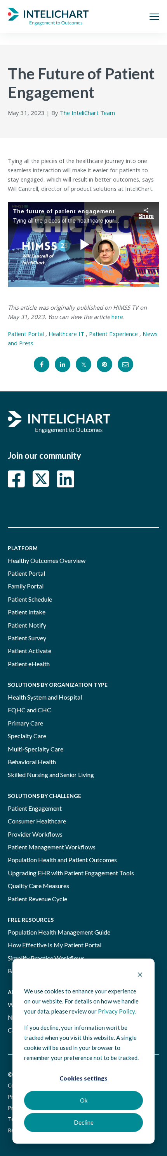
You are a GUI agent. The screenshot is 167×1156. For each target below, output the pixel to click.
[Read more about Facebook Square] (16, 479)
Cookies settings (83, 1078)
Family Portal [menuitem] (25, 586)
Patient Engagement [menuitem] (35, 808)
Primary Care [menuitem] (25, 723)
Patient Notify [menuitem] (27, 625)
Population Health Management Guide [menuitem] (59, 932)
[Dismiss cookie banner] (140, 975)
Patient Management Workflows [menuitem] (52, 847)
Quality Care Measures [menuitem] (38, 885)
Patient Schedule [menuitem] (30, 599)
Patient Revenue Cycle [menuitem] (37, 898)
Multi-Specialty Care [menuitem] (35, 749)
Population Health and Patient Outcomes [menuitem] (62, 859)
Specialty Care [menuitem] (27, 735)
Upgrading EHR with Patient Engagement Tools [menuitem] (71, 872)
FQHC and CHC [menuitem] (29, 709)
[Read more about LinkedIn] (65, 479)
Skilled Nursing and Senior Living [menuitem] (51, 774)
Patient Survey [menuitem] (27, 637)
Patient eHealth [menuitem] (29, 663)
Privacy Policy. (117, 1011)
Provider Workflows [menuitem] (35, 834)
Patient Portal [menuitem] (26, 573)
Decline (84, 1122)
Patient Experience (113, 335)
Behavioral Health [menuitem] (32, 761)
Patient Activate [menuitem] (29, 650)
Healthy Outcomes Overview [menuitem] (46, 560)
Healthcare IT (66, 335)
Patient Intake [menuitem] (26, 612)
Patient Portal (26, 335)
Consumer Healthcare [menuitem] (37, 821)
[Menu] (154, 17)
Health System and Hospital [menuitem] (45, 697)
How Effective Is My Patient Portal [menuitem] (54, 944)
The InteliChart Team (87, 114)
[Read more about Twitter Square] (41, 479)
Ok (83, 1100)
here (117, 318)
